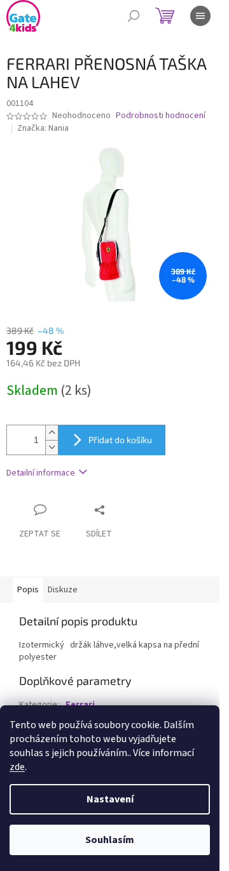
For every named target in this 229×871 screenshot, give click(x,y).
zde (17, 767)
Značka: (43, 128)
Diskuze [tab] (63, 589)
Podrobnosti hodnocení (160, 116)
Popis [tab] (28, 589)
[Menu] (200, 16)
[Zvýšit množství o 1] (51, 432)
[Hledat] (133, 16)
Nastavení (110, 799)
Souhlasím (109, 840)
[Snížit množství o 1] (51, 447)
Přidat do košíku (120, 439)
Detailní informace (40, 473)
